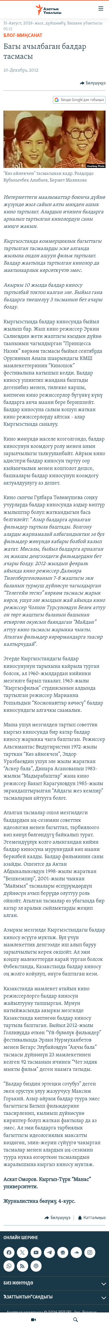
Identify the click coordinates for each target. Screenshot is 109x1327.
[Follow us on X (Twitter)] (22, 1252)
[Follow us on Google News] (62, 1252)
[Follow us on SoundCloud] (76, 1252)
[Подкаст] (36, 1265)
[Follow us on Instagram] (89, 1252)
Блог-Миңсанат (22, 35)
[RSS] (22, 1265)
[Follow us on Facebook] (9, 1252)
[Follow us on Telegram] (49, 1252)
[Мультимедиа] (33, 1319)
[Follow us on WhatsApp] (9, 1265)
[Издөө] (75, 1319)
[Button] (93, 83)
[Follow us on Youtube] (36, 1252)
